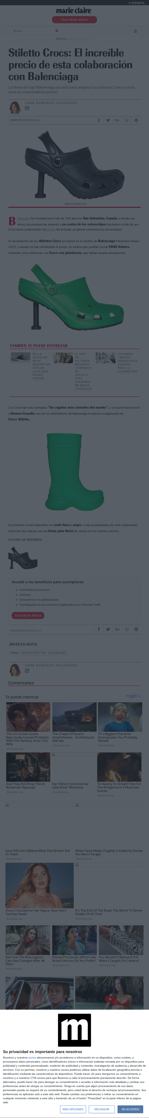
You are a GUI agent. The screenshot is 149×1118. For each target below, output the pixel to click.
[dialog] (74, 1064)
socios (32, 1057)
